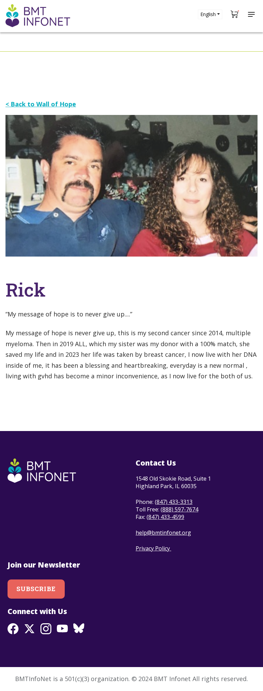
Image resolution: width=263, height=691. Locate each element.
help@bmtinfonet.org (163, 532)
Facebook (13, 628)
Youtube (62, 628)
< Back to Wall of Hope (40, 104)
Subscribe (36, 589)
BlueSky (78, 628)
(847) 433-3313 (173, 502)
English (208, 14)
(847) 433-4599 (165, 517)
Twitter (29, 628)
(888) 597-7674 (179, 509)
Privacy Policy (153, 548)
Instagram (45, 628)
